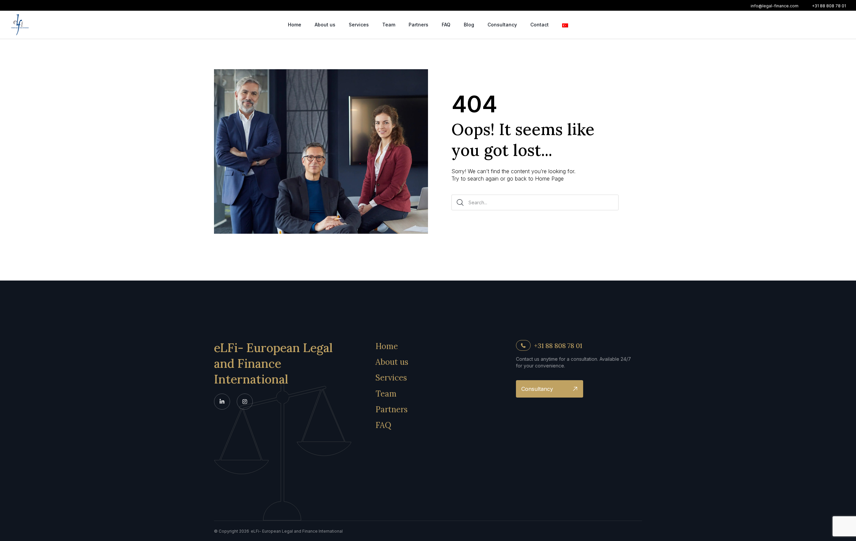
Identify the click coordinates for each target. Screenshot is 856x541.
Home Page (549, 178)
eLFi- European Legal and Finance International (273, 363)
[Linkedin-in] (222, 402)
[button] (774, 6)
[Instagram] (245, 402)
